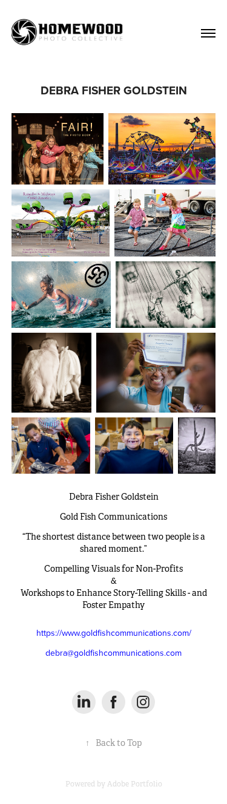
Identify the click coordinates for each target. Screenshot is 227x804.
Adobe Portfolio (134, 784)
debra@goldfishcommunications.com (113, 653)
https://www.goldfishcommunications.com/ (113, 633)
